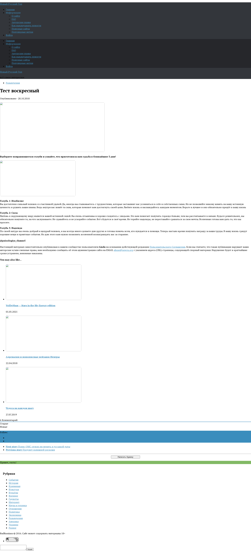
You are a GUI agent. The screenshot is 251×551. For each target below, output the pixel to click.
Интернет (14, 502)
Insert (30, 549)
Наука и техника (18, 505)
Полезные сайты (21, 28)
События (13, 479)
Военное (13, 495)
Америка (14, 521)
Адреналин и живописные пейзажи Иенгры (33, 356)
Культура (14, 489)
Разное (12, 527)
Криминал (14, 486)
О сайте (16, 15)
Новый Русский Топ (11, 4)
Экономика (15, 515)
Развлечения (13, 82)
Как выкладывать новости (26, 25)
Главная (10, 9)
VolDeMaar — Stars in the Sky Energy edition (30, 305)
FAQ (14, 19)
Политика (14, 511)
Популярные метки (22, 31)
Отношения (15, 508)
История (13, 483)
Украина (13, 524)
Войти (9, 35)
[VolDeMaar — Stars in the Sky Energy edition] (43, 299)
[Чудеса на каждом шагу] (43, 401)
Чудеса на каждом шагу (20, 408)
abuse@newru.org (123, 250)
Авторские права (21, 22)
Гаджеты (14, 499)
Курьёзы (13, 492)
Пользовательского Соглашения (167, 246)
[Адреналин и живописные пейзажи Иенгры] (43, 350)
